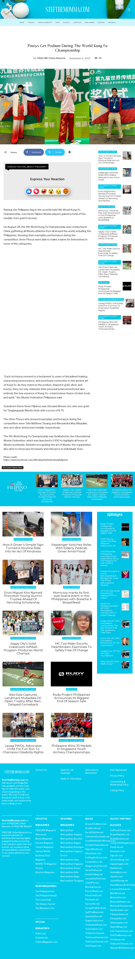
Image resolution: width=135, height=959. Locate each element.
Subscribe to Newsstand (91, 771)
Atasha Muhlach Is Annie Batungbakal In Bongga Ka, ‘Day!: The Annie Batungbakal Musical (110, 578)
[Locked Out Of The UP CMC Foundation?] (125, 654)
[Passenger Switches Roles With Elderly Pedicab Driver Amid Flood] (127, 172)
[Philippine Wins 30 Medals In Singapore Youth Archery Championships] (127, 320)
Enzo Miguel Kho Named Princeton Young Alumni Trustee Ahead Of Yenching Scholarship (109, 196)
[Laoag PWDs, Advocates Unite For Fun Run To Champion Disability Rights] (130, 303)
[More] (69, 152)
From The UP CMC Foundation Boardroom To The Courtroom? (110, 642)
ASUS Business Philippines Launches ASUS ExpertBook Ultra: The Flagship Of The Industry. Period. (110, 558)
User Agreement (118, 770)
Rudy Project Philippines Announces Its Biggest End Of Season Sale (109, 290)
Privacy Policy (117, 775)
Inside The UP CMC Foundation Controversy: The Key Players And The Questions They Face (110, 627)
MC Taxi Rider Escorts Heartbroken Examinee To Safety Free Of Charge (109, 252)
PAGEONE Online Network (51, 58)
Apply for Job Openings (67, 771)
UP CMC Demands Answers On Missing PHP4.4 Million (110, 594)
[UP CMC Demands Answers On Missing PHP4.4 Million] (125, 594)
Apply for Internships (70, 778)
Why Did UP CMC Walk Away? (110, 662)
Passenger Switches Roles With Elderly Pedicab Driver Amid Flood (108, 176)
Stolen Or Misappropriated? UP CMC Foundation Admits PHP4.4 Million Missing (109, 609)
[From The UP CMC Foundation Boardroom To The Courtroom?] (125, 641)
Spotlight (104, 282)
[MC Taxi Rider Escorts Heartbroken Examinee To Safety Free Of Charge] (127, 248)
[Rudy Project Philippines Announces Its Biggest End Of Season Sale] (127, 286)
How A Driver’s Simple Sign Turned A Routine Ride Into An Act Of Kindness (109, 159)
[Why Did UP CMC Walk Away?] (125, 664)
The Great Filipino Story (12, 467)
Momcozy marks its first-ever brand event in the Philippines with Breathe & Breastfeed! (109, 215)
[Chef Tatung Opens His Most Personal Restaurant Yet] (125, 542)
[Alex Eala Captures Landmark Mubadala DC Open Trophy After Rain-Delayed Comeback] (127, 265)
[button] (128, 9)
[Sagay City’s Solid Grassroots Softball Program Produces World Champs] (127, 229)
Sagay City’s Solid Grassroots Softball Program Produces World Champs (108, 235)
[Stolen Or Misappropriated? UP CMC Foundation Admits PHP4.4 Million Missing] (125, 606)
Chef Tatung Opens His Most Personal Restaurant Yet (108, 542)
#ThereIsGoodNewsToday (111, 299)
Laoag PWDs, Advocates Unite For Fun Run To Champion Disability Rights (110, 307)
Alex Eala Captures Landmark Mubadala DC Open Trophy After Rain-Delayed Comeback (109, 272)
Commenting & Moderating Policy (119, 783)
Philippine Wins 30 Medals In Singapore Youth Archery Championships (108, 325)
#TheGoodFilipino (107, 152)
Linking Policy (117, 790)
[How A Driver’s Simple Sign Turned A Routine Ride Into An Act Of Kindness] (127, 155)
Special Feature (106, 207)
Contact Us (41, 770)
